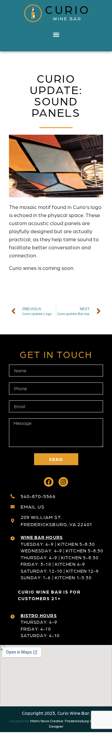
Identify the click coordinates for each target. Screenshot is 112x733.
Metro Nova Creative (46, 721)
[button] (56, 34)
